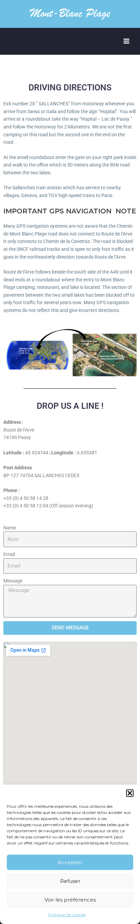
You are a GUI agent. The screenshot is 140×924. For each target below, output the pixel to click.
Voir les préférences (70, 899)
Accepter (70, 862)
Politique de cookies (67, 914)
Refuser (70, 881)
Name (9, 527)
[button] (129, 793)
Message (12, 580)
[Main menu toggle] (127, 41)
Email (9, 554)
